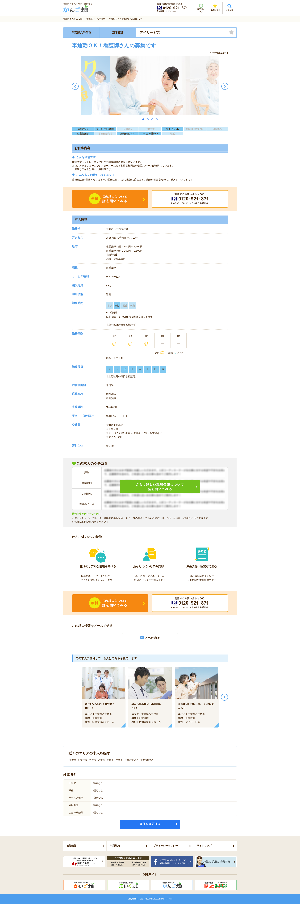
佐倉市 (92, 760)
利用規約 (115, 845)
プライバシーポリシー (165, 845)
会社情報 (71, 845)
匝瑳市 (119, 760)
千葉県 (72, 760)
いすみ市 (82, 760)
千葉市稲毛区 (147, 760)
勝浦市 (110, 760)
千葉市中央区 (131, 760)
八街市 (101, 760)
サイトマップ (204, 845)
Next (224, 697)
